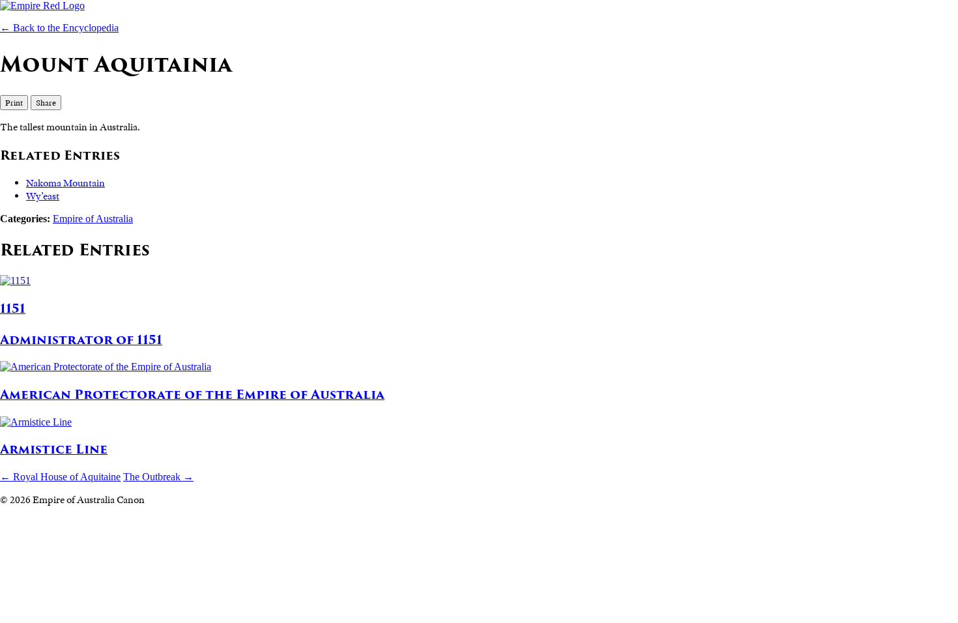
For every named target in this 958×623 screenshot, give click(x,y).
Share (46, 102)
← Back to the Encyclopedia (59, 27)
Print (14, 102)
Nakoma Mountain (65, 183)
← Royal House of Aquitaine (60, 476)
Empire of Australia (93, 218)
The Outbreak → (158, 476)
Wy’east (42, 196)
